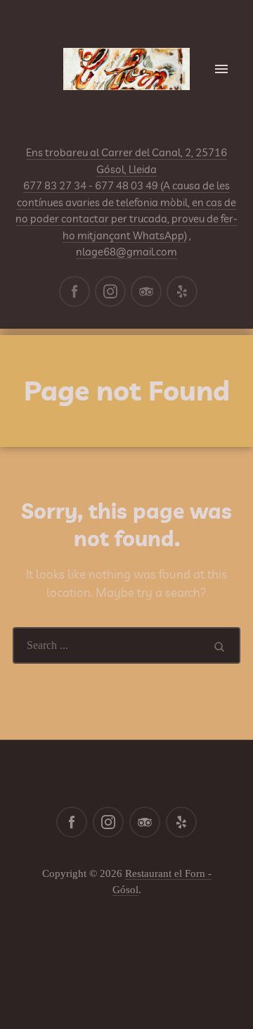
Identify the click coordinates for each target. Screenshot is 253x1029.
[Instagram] (110, 291)
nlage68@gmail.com (126, 251)
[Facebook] (74, 291)
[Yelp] (182, 291)
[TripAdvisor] (146, 291)
